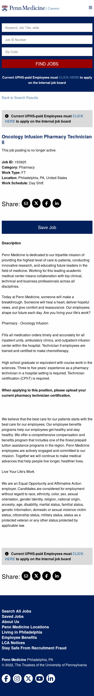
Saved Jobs (13, 616)
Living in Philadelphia (22, 632)
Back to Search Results (20, 97)
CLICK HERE (69, 77)
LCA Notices (13, 642)
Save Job (47, 227)
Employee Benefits (19, 637)
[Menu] (90, 7)
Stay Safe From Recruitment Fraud (34, 648)
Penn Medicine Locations (25, 627)
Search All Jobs (16, 611)
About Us (10, 621)
